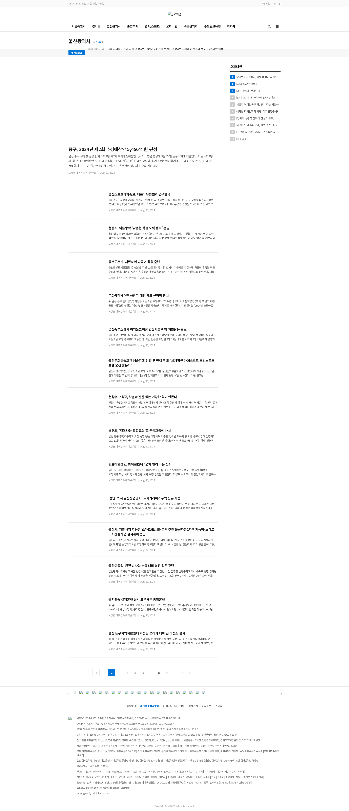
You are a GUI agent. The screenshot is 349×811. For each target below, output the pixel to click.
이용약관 (131, 706)
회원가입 (265, 3)
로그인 (277, 3)
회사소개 (193, 706)
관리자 (218, 706)
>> (190, 673)
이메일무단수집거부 (173, 706)
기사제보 (206, 706)
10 (174, 673)
